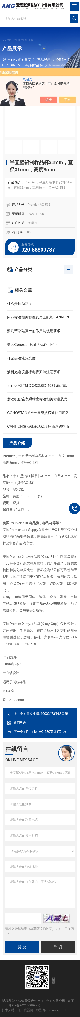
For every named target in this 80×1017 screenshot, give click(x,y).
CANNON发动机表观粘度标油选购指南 (38, 426)
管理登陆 (41, 1010)
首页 (27, 60)
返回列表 (20, 722)
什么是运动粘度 (19, 304)
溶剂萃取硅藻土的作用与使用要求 (33, 331)
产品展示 (43, 60)
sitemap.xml (57, 1010)
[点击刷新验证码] (56, 918)
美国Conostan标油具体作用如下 (32, 344)
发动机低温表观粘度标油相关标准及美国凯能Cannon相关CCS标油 (40, 399)
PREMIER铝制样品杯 (27, 65)
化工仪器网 (25, 1010)
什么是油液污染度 (21, 358)
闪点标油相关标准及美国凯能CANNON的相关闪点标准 (40, 317)
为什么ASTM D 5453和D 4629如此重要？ (40, 385)
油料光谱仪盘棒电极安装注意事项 (33, 372)
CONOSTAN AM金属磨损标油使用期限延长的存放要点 (40, 413)
